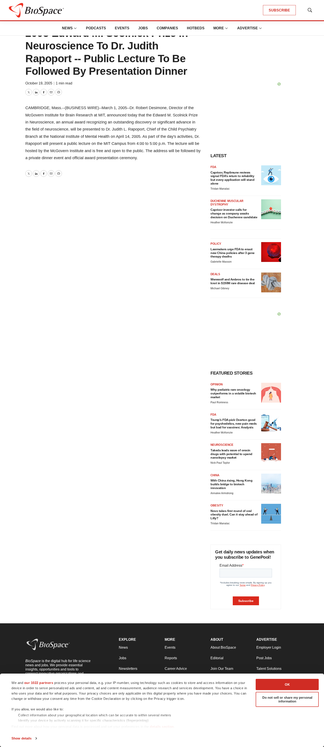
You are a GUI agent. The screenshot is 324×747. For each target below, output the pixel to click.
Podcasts (96, 28)
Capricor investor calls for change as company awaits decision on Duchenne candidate (233, 213)
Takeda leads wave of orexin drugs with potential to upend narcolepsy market (231, 453)
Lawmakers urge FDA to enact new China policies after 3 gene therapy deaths (232, 252)
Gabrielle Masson (221, 261)
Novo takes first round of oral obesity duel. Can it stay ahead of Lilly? (233, 514)
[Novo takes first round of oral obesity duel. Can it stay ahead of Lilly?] (271, 514)
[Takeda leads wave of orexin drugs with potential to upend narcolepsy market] (271, 453)
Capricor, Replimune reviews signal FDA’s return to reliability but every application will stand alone (232, 178)
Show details (21, 738)
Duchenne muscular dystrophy (226, 202)
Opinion (216, 384)
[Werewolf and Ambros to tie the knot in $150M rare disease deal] (271, 282)
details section (162, 726)
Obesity (216, 505)
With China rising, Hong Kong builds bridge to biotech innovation (231, 484)
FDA (213, 167)
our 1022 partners (38, 683)
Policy (215, 243)
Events (122, 28)
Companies (167, 28)
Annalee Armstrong (221, 493)
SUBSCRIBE (279, 10)
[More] (75, 28)
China (214, 475)
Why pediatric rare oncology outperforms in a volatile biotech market (233, 393)
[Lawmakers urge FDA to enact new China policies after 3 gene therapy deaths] (271, 252)
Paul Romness (219, 402)
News (67, 28)
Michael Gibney (219, 288)
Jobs (143, 28)
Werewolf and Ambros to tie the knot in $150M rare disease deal (232, 281)
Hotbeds (196, 28)
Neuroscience (221, 444)
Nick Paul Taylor (220, 462)
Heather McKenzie (221, 222)
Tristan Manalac (220, 188)
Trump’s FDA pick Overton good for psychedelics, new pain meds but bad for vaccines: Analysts (233, 423)
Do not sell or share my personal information (287, 699)
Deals (215, 274)
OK (287, 684)
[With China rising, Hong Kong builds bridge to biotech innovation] (271, 483)
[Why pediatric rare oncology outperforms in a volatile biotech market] (271, 393)
